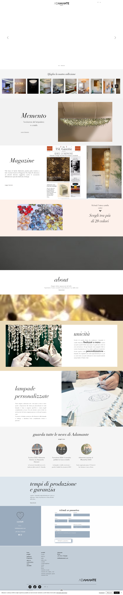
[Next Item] (117, 86)
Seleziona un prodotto (77, 524)
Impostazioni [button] (102, 592)
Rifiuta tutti (109, 592)
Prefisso (56, 518)
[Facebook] (19, 535)
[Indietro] (7, 37)
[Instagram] (21, 535)
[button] (29, 565)
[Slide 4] (61, 65)
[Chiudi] (121, 593)
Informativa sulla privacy (61, 592)
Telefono (69, 518)
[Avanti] (115, 37)
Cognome (75, 512)
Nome (56, 512)
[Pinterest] (39, 586)
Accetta (116, 592)
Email (56, 524)
